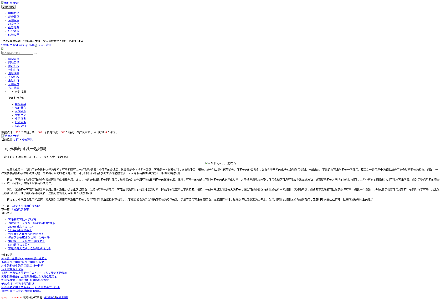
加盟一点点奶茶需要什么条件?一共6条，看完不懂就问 (34, 272)
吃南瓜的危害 (20, 209)
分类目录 (13, 84)
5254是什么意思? (18, 244)
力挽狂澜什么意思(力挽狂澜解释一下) (24, 290)
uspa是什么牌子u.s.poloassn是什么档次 (24, 258)
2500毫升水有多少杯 (20, 226)
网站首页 (13, 58)
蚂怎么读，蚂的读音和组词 (17, 283)
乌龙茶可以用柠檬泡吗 (26, 205)
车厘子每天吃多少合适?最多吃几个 (29, 248)
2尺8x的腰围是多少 (20, 230)
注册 (49, 45)
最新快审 (13, 73)
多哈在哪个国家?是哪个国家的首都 (22, 262)
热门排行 (13, 69)
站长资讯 (27, 139)
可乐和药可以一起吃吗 (22, 219)
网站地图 (49, 297)
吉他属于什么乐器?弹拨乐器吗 (26, 241)
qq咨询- (30, 45)
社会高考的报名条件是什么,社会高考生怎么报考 (30, 287)
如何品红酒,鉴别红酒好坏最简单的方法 (25, 280)
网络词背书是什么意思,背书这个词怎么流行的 (29, 276)
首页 (16, 139)
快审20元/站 (12, 135)
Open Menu (8, 7)
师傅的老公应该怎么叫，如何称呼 (29, 237)
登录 (41, 45)
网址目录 (13, 62)
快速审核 (18, 45)
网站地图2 (62, 297)
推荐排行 (13, 66)
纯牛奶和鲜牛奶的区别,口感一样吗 (22, 265)
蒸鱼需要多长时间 (12, 269)
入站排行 (13, 77)
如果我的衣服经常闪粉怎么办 (26, 233)
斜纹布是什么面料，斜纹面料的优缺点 (31, 223)
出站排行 (13, 80)
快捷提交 (6, 45)
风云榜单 (13, 87)
